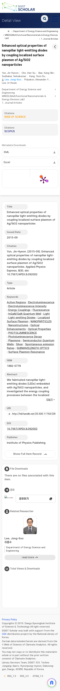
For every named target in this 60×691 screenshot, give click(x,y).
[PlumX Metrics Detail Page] (44, 180)
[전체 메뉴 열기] (55, 19)
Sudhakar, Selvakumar (14, 76)
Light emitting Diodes (22, 317)
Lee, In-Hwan (9, 83)
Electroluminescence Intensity (27, 306)
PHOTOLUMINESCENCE (22, 333)
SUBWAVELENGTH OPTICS (33, 348)
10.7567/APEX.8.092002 (22, 428)
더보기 (49, 399)
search (44, 18)
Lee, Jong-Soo (13, 79)
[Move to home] (8, 31)
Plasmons (14, 340)
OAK (4, 634)
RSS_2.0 (24, 676)
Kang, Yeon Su (37, 76)
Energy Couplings (19, 310)
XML (6, 152)
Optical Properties (39, 329)
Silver (19, 344)
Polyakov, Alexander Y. (36, 79)
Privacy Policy (9, 619)
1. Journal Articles (49, 39)
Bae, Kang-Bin (46, 73)
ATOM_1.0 (38, 676)
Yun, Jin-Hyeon (10, 73)
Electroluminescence (41, 302)
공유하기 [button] (24, 498)
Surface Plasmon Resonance (26, 352)
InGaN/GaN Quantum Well (24, 313)
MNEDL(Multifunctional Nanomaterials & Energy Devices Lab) (31, 35)
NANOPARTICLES (41, 321)
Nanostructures (18, 325)
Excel (7, 162)
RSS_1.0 (11, 676)
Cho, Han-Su (28, 73)
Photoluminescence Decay (25, 336)
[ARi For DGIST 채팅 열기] (51, 682)
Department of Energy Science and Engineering (35, 31)
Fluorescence (41, 310)
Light (46, 313)
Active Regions (16, 302)
